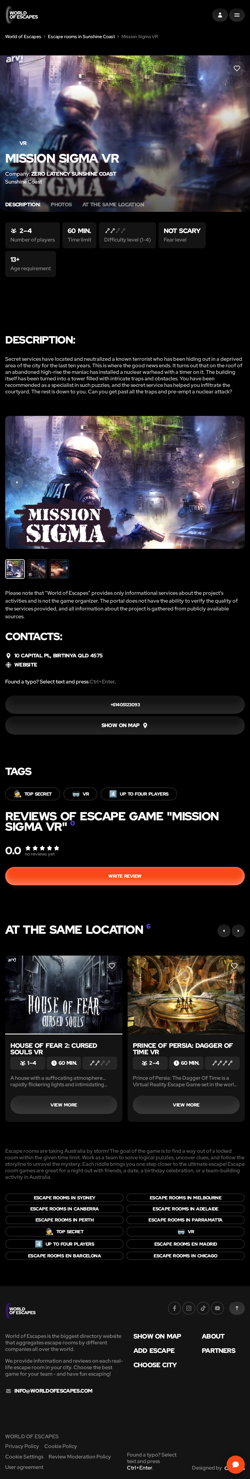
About (213, 1336)
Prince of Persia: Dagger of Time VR (183, 1048)
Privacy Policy (22, 1446)
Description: (22, 204)
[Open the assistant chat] (236, 1465)
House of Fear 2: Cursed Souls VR (53, 1048)
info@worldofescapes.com (53, 1391)
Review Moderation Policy (80, 1456)
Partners (218, 1350)
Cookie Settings (24, 1456)
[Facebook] (174, 1308)
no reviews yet (40, 854)
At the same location (116, 204)
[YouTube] (217, 1308)
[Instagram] (188, 1308)
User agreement (24, 1467)
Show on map (157, 1336)
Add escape (153, 1350)
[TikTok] (203, 1308)
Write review (124, 876)
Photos (61, 204)
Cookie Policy (60, 1446)
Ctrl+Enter (102, 681)
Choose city (155, 1365)
